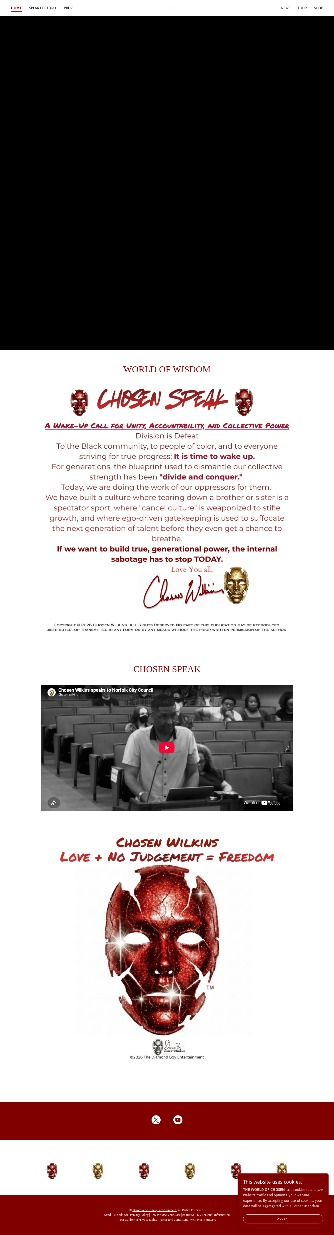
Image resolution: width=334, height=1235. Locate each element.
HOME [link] (16, 8)
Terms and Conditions (173, 1220)
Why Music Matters (203, 1220)
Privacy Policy (139, 1215)
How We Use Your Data (166, 1215)
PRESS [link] (68, 8)
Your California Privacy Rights (137, 1220)
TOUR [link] (302, 8)
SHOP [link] (318, 8)
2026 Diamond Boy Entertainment (154, 1210)
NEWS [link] (285, 8)
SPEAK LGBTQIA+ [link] (43, 8)
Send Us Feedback (116, 1215)
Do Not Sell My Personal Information (206, 1215)
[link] (167, 8)
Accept (283, 1218)
